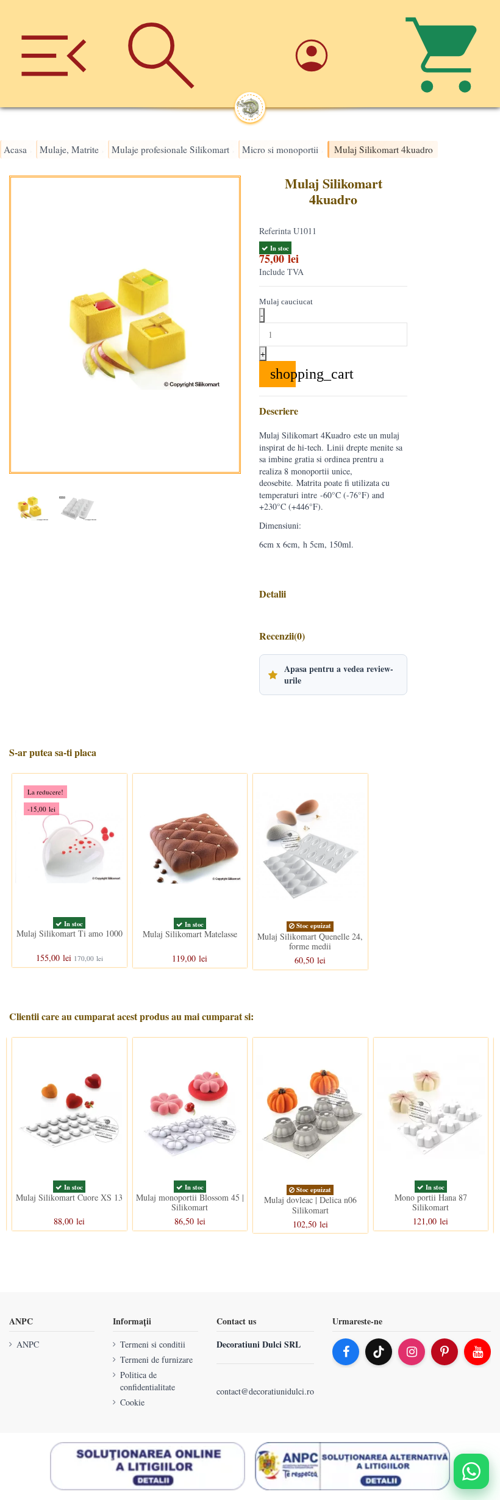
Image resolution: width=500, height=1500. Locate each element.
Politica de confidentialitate (147, 1381)
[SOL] (147, 1466)
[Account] (338, 53)
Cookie (132, 1402)
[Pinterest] (444, 1351)
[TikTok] (378, 1351)
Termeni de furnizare (156, 1359)
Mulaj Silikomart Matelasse (190, 934)
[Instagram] (411, 1351)
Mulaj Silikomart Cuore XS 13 (69, 1197)
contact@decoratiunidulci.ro (265, 1391)
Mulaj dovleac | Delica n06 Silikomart (310, 1205)
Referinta (275, 231)
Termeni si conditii (152, 1344)
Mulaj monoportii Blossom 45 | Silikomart (190, 1202)
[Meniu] (53, 53)
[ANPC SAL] (352, 1466)
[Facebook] (345, 1351)
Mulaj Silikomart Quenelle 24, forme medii (310, 941)
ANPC (27, 1344)
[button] (333, 674)
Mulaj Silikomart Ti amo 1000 (69, 933)
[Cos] (446, 53)
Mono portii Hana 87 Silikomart (431, 1202)
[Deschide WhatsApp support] (471, 1471)
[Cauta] (161, 53)
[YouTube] (477, 1351)
